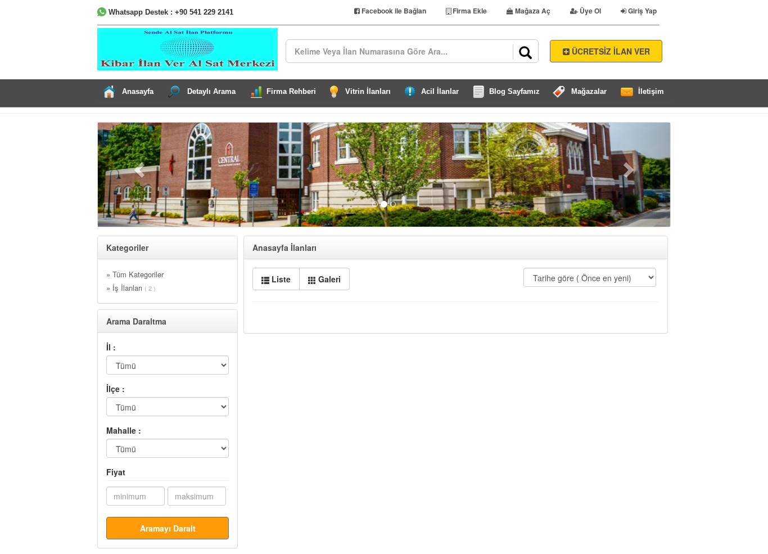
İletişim (651, 91)
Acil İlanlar (440, 91)
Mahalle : (123, 430)
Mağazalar (589, 91)
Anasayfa (137, 91)
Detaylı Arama (211, 91)
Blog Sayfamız (514, 91)
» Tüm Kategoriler (135, 274)
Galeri (328, 279)
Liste (280, 279)
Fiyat (115, 472)
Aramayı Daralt (168, 528)
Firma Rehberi (291, 91)
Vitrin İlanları (368, 91)
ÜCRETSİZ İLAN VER (610, 51)
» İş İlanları (131, 287)
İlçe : (115, 388)
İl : (111, 347)
